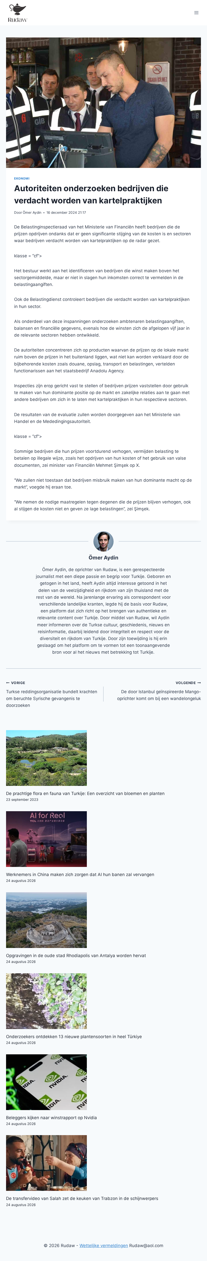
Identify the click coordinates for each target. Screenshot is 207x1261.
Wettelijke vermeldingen (104, 1245)
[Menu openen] (196, 12)
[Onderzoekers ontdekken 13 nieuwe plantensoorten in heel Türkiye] (103, 1001)
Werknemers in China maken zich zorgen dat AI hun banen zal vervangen (80, 874)
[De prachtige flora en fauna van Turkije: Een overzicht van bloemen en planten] (103, 758)
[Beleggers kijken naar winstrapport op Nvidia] (103, 1082)
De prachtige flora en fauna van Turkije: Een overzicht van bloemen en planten (85, 793)
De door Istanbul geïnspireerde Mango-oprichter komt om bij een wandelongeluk (159, 691)
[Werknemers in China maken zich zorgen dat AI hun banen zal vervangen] (103, 839)
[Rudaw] (17, 12)
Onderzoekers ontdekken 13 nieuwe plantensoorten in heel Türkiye (74, 1036)
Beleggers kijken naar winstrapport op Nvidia (51, 1117)
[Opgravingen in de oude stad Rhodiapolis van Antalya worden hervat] (103, 920)
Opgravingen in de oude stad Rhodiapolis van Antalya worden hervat (76, 955)
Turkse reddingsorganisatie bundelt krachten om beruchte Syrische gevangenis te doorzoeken (51, 694)
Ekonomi (21, 178)
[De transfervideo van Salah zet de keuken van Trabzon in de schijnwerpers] (103, 1163)
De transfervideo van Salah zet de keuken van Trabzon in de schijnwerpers (82, 1198)
